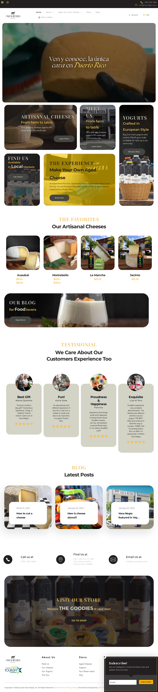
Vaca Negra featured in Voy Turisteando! (128, 517)
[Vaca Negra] (13, 15)
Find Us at (80, 554)
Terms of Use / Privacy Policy (66, 688)
